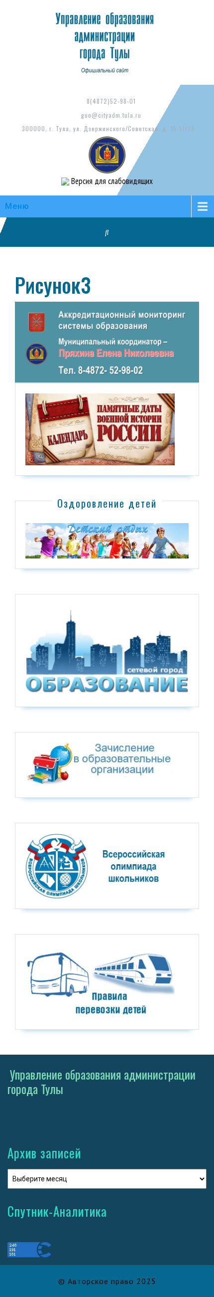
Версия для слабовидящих (111, 181)
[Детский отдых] (107, 540)
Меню (17, 206)
